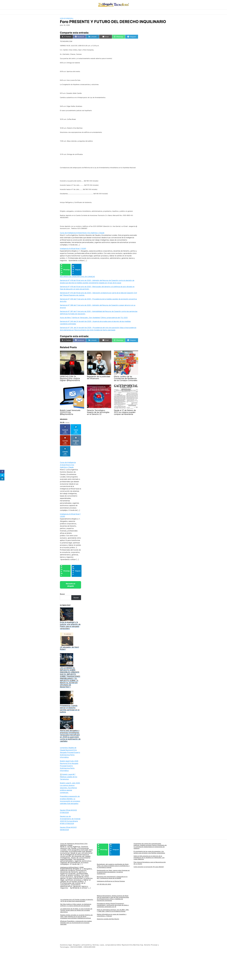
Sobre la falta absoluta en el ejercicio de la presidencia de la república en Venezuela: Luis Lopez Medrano (149, 857)
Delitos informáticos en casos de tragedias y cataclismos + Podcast (111, 915)
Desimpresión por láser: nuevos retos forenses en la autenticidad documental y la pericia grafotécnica (113, 872)
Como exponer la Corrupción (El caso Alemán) (149, 866)
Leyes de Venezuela (66, 18)
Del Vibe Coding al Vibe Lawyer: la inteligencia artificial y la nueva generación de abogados (75, 904)
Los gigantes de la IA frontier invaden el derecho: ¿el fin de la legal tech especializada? (76, 900)
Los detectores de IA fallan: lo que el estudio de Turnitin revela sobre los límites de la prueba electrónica (76, 910)
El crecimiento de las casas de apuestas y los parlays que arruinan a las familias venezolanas (149, 852)
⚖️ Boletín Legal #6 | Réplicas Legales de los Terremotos (68, 776)
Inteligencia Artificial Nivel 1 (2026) (73, 248)
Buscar (62, 594)
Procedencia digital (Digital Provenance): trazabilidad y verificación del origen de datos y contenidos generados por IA (113, 905)
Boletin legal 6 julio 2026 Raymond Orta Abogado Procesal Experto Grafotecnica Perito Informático (69, 766)
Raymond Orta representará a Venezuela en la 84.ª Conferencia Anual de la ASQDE (112, 877)
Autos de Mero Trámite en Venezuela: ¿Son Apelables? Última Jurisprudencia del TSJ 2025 (94, 318)
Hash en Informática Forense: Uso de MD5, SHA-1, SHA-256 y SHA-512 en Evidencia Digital (113, 910)
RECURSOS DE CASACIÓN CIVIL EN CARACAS (77, 277)
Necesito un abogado (70, 585)
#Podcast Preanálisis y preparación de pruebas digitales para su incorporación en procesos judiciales (76, 922)
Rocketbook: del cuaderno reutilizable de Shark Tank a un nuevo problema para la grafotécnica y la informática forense (113, 865)
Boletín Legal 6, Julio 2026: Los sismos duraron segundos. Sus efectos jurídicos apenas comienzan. (70, 787)
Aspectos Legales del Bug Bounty (108, 919)
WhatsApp (66, 269)
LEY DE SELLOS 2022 (104, 884)
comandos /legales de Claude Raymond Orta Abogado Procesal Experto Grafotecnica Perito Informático (70, 752)
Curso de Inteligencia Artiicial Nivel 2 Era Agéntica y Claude (82, 233)
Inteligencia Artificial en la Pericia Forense (111, 881)
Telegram (78, 269)
